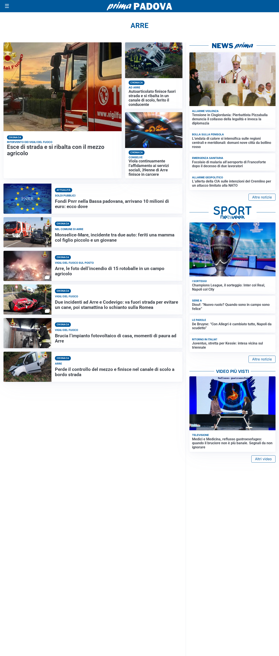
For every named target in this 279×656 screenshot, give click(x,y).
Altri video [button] (263, 459)
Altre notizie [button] (262, 197)
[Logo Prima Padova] (139, 6)
